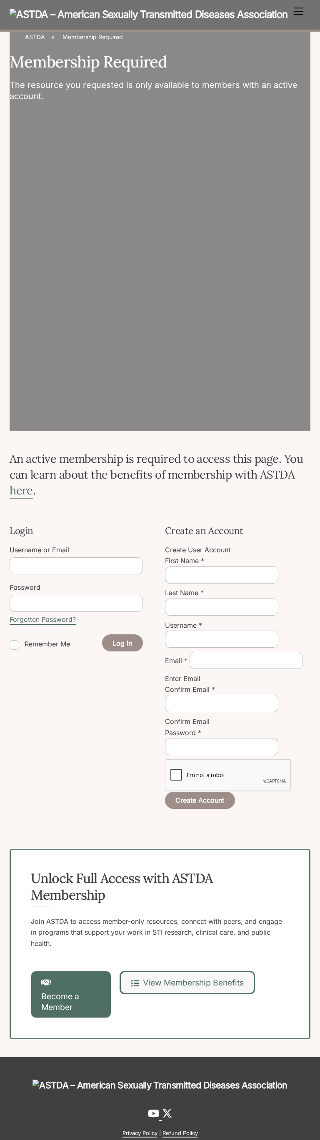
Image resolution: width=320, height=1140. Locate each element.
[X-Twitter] (167, 1114)
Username (183, 625)
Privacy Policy (140, 1133)
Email (176, 660)
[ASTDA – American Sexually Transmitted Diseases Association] (149, 14)
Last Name (184, 593)
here (21, 490)
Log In (122, 643)
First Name (184, 560)
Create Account (199, 800)
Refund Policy (180, 1133)
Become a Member (60, 1001)
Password (183, 732)
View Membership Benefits (193, 983)
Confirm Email (190, 689)
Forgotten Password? (43, 619)
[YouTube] (155, 1114)
